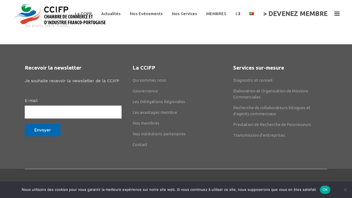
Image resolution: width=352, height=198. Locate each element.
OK (325, 189)
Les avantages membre (155, 112)
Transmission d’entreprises (259, 135)
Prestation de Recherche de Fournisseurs (272, 124)
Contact (140, 144)
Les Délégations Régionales (159, 101)
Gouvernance (145, 91)
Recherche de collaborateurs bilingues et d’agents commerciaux (271, 110)
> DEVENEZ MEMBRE (295, 13)
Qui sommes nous (149, 80)
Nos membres (146, 123)
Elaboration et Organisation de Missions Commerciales (270, 94)
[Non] (345, 190)
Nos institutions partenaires (159, 133)
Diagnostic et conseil (253, 80)
